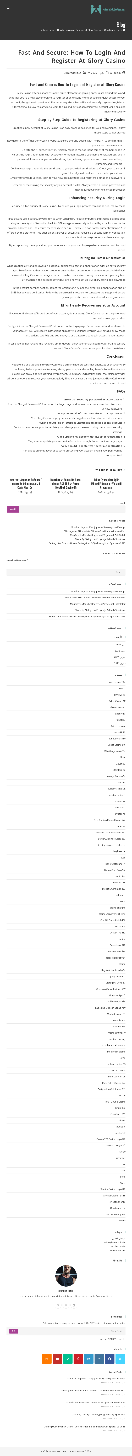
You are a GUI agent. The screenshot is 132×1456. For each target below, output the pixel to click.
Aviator (121, 782)
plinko (122, 1120)
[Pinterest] (78, 1359)
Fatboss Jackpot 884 (115, 957)
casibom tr (120, 895)
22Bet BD (120, 763)
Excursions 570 (117, 945)
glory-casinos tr (117, 976)
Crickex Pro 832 (117, 932)
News (122, 1057)
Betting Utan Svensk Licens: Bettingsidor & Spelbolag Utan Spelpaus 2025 (87, 543)
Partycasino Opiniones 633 (111, 1089)
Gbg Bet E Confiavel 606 (113, 970)
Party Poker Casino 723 (113, 1083)
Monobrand (119, 1020)
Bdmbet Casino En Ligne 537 (110, 832)
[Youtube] (57, 1359)
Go (13, 1331)
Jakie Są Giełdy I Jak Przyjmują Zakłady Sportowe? (100, 539)
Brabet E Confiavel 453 (113, 888)
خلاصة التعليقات (118, 1246)
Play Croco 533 (118, 1114)
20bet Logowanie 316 (114, 751)
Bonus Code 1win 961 (114, 870)
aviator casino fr (117, 795)
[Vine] (68, 1359)
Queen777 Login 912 (115, 1145)
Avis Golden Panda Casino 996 (109, 820)
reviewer (120, 1158)
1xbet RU (121, 719)
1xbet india (120, 713)
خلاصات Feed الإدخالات (114, 1242)
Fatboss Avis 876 (116, 951)
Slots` (122, 1183)
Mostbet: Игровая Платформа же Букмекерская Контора (98, 527)
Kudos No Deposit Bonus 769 (110, 1007)
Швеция (121, 1220)
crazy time (120, 926)
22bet (122, 757)
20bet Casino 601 (116, 744)
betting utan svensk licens (111, 845)
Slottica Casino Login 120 (112, 1189)
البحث (122, 503)
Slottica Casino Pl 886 (114, 1195)
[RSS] (47, 1359)
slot (123, 1170)
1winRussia (119, 694)
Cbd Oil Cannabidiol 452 (112, 920)
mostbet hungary (116, 1032)
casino (122, 901)
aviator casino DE (116, 788)
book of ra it (119, 882)
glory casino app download (109, 279)
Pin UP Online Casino (114, 1101)
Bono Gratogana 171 (115, 863)
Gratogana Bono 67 (115, 982)
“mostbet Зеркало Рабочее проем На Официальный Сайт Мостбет (26, 483)
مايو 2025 (120, 644)
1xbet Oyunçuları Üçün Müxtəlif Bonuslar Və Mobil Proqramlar (106, 483)
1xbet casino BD (117, 707)
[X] (58, 1305)
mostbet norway (117, 1039)
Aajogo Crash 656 (116, 776)
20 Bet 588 (119, 732)
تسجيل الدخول (118, 1238)
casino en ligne (117, 907)
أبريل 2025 (120, 650)
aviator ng (120, 813)
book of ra (120, 876)
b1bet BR (121, 826)
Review (121, 1151)
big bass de (119, 851)
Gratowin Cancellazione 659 (110, 989)
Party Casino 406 (116, 1076)
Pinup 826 (120, 1107)
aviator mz (120, 807)
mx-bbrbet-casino (116, 1051)
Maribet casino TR (116, 1014)
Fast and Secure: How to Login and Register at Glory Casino (70, 30)
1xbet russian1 (118, 726)
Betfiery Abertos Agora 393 (111, 838)
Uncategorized (72, 72)
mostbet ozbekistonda (113, 1045)
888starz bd (119, 770)
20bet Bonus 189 (117, 738)
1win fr (122, 688)
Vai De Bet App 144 (115, 1214)
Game (122, 964)
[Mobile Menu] (8, 9)
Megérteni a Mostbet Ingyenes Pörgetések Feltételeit (97, 535)
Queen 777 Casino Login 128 (110, 1139)
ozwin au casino (117, 1070)
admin (117, 72)
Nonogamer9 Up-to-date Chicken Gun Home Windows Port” (94, 531)
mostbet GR (119, 1026)
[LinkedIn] (89, 1359)
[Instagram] (66, 1305)
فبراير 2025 (119, 663)
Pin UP (122, 1095)
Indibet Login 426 (116, 1001)
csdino (122, 939)
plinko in (121, 1126)
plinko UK (120, 1133)
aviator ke (120, 801)
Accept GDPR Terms (110, 1339)
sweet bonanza (117, 1201)
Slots (122, 1176)
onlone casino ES (116, 1064)
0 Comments (107, 1382)
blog (123, 857)
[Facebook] (73, 1305)
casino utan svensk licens (112, 913)
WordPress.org (117, 1250)
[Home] (124, 30)
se (124, 1164)
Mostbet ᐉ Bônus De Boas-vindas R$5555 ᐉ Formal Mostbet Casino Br (66, 483)
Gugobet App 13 (117, 995)
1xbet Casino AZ (117, 701)
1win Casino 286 (117, 682)
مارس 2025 (119, 657)
